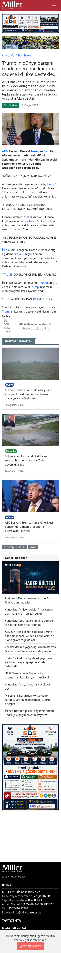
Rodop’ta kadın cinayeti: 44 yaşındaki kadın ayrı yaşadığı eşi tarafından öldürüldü (28, 662)
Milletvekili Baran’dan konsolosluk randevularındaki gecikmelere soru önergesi (27, 700)
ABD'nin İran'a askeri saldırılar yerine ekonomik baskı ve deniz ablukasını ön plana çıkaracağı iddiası (29, 394)
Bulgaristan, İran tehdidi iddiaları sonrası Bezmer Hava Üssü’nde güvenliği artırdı (26, 460)
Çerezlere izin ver (30, 946)
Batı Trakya (25, 55)
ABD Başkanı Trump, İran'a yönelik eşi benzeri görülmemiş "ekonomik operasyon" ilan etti (29, 527)
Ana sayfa (8, 55)
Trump (35, 151)
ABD (5, 151)
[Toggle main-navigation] (54, 5)
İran (46, 151)
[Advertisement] (30, 836)
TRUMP (7, 274)
